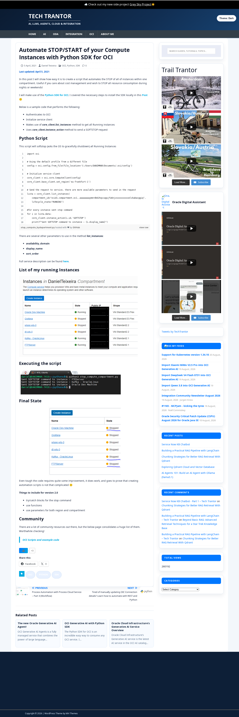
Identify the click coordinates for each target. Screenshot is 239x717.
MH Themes (72, 713)
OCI (91, 34)
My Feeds (178, 345)
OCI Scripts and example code (41, 539)
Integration (74, 34)
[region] (84, 188)
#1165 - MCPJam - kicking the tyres (183, 406)
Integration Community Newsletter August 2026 (191, 395)
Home (32, 34)
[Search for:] (191, 51)
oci (30, 574)
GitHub (76, 227)
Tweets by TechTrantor (175, 331)
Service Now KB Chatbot (176, 444)
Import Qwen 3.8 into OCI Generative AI (186, 385)
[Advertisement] (55, 680)
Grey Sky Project (140, 4)
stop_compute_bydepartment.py (38, 227)
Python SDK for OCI (56, 95)
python (43, 574)
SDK (78, 65)
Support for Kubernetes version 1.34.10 (185, 354)
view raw (143, 227)
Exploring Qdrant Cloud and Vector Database (188, 467)
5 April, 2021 (30, 65)
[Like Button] (23, 550)
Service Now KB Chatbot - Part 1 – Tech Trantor (189, 501)
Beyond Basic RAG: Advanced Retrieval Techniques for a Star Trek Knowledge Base (189, 524)
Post (144, 95)
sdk (57, 574)
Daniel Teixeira (48, 65)
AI (44, 34)
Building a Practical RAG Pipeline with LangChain (190, 450)
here (66, 261)
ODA (55, 34)
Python (71, 65)
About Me (107, 34)
